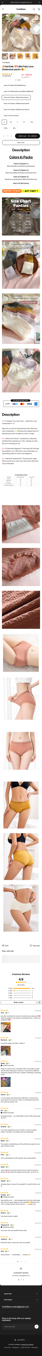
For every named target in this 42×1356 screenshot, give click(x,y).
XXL (31, 122)
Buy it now (21, 142)
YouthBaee (21, 9)
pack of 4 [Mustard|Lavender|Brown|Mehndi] (18, 91)
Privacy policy (7, 1347)
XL (24, 122)
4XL (14, 128)
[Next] (39, 2)
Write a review (18, 1002)
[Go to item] (5, 56)
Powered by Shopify (27, 1344)
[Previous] (3, 2)
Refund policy (34, 1347)
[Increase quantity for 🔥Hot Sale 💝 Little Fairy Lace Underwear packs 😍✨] (11, 136)
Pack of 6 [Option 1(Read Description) (16, 97)
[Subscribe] (36, 1327)
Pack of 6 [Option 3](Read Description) (16, 109)
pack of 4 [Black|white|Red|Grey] (15, 85)
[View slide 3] (23, 1280)
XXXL (6, 128)
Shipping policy (16, 1347)
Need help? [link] (36, 945)
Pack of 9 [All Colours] (11, 115)
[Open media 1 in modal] (36, 17)
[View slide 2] (21, 1280)
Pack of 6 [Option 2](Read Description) (16, 103)
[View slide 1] (18, 1280)
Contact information (25, 1347)
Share (6, 945)
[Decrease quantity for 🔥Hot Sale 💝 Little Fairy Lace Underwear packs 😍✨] (4, 136)
